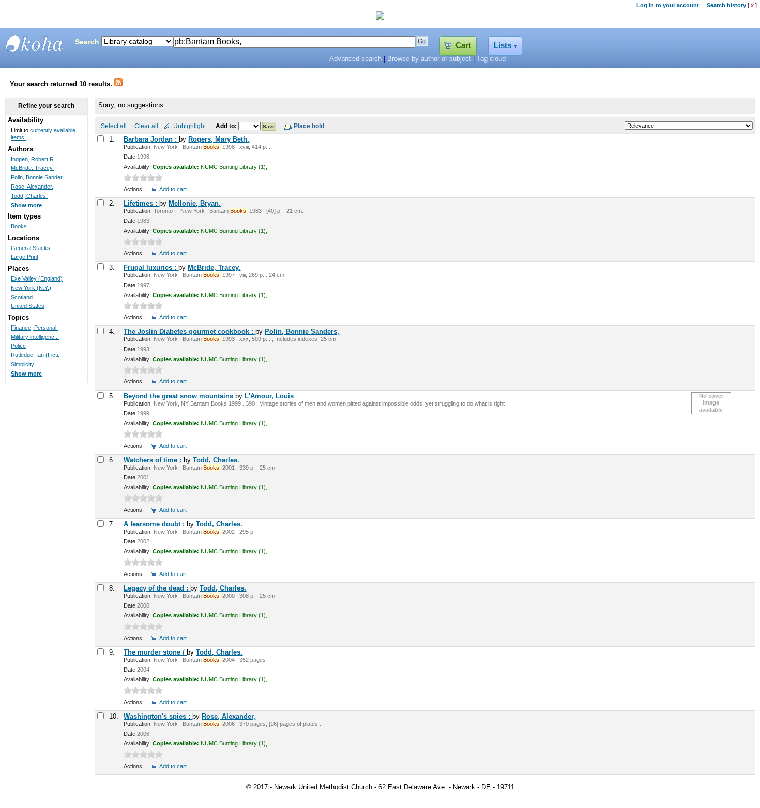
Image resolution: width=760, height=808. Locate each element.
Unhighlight (189, 125)
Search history (726, 5)
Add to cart (173, 189)
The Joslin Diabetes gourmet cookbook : (189, 331)
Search (87, 42)
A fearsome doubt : (155, 524)
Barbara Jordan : (151, 139)
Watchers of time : (154, 460)
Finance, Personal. (34, 327)
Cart (463, 45)
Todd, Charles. (216, 460)
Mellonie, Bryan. (195, 203)
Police (18, 346)
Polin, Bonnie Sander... (39, 177)
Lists (502, 45)
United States (27, 306)
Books (19, 226)
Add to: (227, 125)
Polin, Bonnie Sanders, (302, 331)
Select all (114, 125)
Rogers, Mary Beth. (218, 139)
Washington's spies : (158, 716)
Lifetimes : (141, 203)
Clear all (146, 125)
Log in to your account (667, 5)
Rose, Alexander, (228, 716)
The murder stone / (155, 652)
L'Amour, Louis (269, 396)
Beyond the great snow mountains (179, 396)
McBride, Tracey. (214, 267)
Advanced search (355, 59)
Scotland (22, 297)
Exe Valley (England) (37, 278)
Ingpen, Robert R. (33, 159)
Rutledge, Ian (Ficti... (37, 355)
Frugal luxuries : (151, 267)
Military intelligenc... (35, 337)
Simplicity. (23, 364)
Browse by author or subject (429, 59)
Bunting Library (35, 43)
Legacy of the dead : (157, 588)
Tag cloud (491, 59)
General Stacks (30, 248)
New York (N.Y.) (31, 288)
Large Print (24, 257)
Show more (26, 205)
